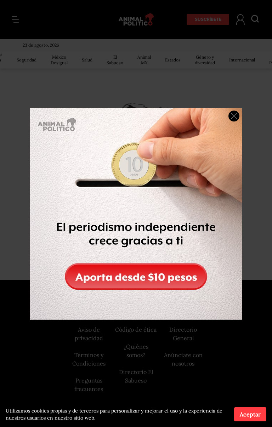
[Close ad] (233, 116)
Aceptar (250, 414)
